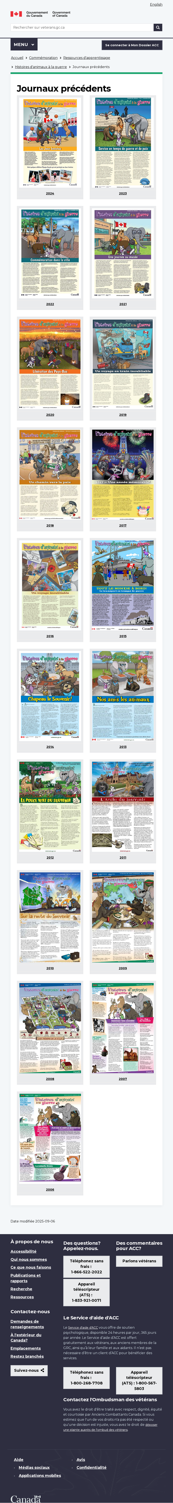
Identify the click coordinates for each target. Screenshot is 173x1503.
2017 (123, 525)
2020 (50, 415)
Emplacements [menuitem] (26, 1348)
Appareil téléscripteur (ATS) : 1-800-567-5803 (139, 1380)
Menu (26, 44)
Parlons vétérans (139, 1261)
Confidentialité (92, 1467)
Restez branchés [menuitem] (27, 1356)
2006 (50, 1190)
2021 (123, 304)
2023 (123, 193)
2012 (50, 857)
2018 (50, 525)
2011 (123, 857)
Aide (18, 1459)
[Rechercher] (158, 27)
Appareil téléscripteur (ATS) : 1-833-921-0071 (86, 1292)
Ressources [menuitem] (22, 1297)
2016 (50, 636)
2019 (123, 415)
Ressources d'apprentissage (86, 58)
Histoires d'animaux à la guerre (41, 67)
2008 (50, 1079)
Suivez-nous (31, 1372)
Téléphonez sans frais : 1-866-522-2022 (86, 1266)
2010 (50, 968)
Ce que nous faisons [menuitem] (31, 1267)
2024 (50, 193)
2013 (123, 747)
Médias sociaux (34, 1467)
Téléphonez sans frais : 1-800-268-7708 (86, 1378)
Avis (81, 1459)
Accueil (17, 58)
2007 (123, 1079)
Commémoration (43, 58)
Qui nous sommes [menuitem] (29, 1259)
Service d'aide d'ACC (83, 1328)
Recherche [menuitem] (21, 1289)
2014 (50, 747)
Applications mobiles (40, 1475)
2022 (50, 304)
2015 (123, 636)
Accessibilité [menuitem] (23, 1251)
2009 (123, 968)
